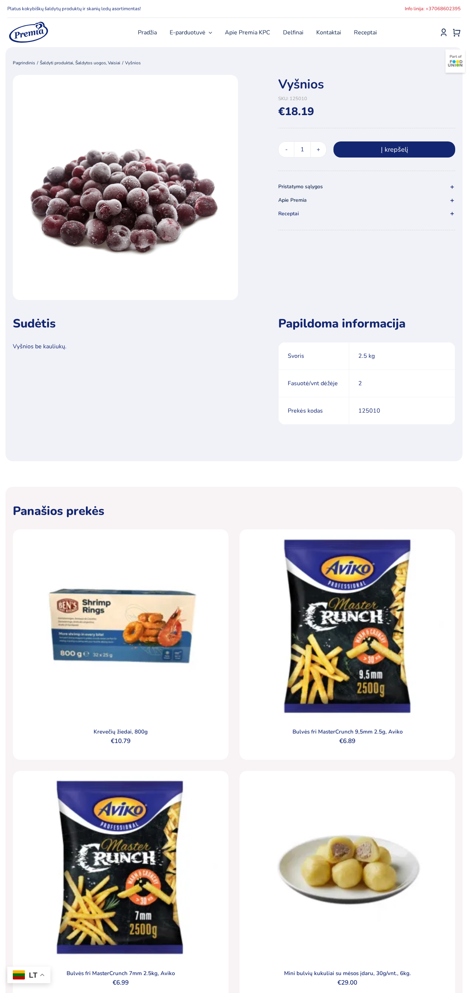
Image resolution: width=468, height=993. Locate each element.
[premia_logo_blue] (28, 24)
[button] (366, 187)
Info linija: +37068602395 (433, 8)
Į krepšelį (394, 149)
